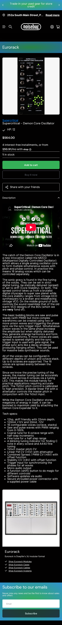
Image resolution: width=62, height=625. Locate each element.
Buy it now (31, 172)
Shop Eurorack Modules (20, 558)
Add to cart (31, 162)
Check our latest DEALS (31, 3)
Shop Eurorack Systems (20, 568)
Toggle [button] (58, 195)
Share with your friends (25, 184)
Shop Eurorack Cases (19, 562)
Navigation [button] (4, 24)
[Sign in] (52, 24)
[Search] (10, 24)
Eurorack (10, 44)
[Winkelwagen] (58, 24)
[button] (3, 4)
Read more (53, 12)
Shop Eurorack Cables (19, 565)
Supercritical (10, 117)
